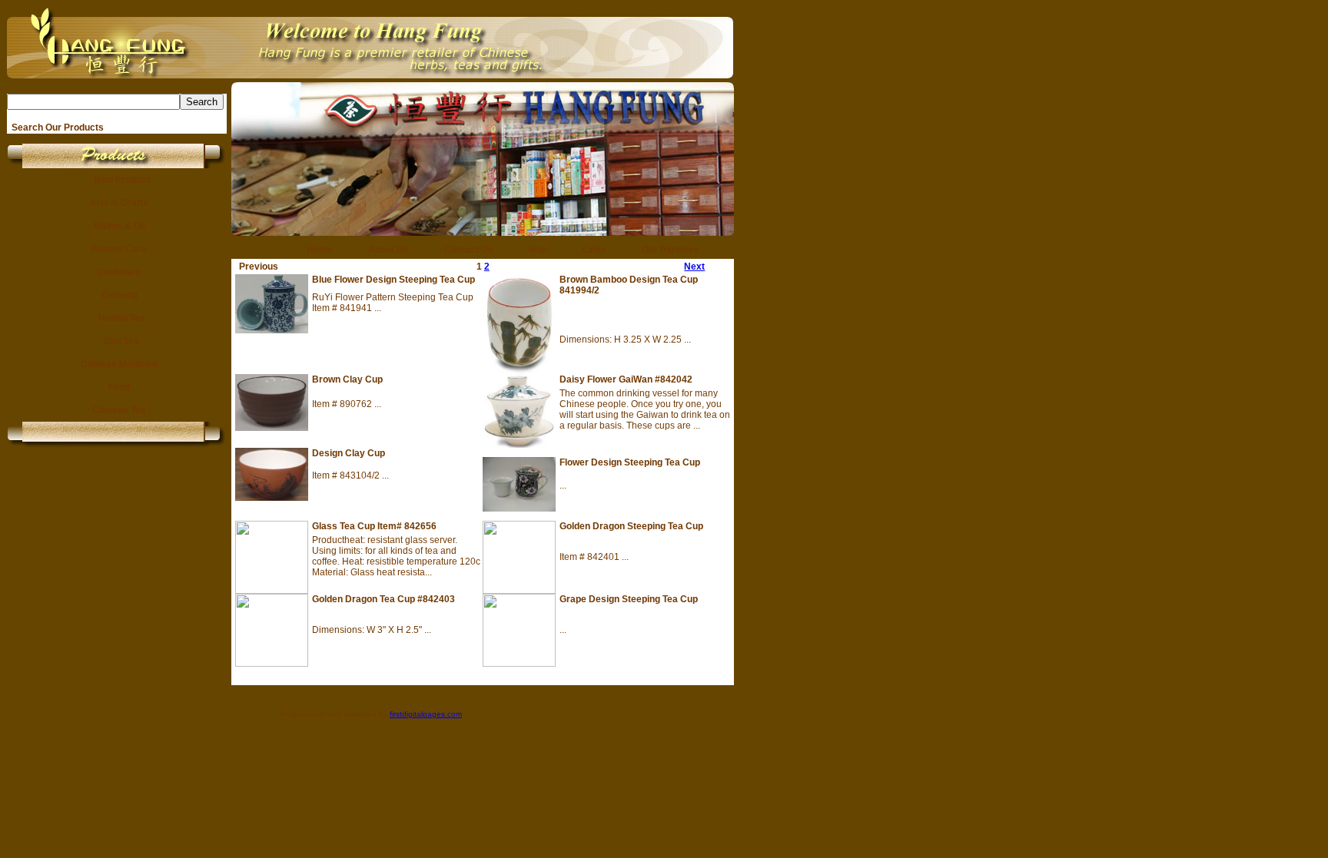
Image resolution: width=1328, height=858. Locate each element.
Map (533, 249)
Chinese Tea (117, 410)
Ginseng (117, 295)
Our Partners (665, 249)
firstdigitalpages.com (426, 714)
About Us (384, 249)
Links (589, 249)
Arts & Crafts (117, 202)
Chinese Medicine (117, 364)
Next (694, 266)
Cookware (117, 272)
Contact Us (464, 249)
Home (315, 249)
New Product (117, 179)
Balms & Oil (117, 225)
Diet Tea (116, 341)
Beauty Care (116, 248)
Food (116, 387)
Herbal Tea (117, 318)
